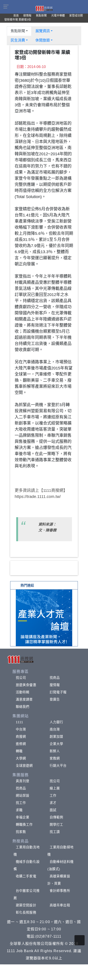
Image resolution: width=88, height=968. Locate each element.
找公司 (21, 677)
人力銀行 (56, 722)
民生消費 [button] (18, 40)
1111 (19, 722)
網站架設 (22, 795)
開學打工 (56, 824)
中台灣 (21, 729)
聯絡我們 (22, 706)
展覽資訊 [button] (42, 31)
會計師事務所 (60, 891)
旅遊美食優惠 (26, 685)
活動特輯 (22, 692)
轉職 (19, 751)
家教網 (55, 758)
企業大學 (56, 744)
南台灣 (55, 729)
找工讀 (55, 832)
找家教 (21, 832)
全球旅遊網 (24, 765)
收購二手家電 (26, 876)
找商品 (55, 677)
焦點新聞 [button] (18, 31)
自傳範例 (56, 817)
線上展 (55, 788)
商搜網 (21, 736)
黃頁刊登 (22, 781)
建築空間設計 (26, 905)
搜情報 (55, 685)
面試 (53, 810)
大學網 (21, 758)
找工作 (21, 803)
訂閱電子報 (58, 692)
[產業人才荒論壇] (44, 617)
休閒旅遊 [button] (42, 40)
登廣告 (55, 699)
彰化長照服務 (26, 912)
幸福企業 (22, 817)
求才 (53, 803)
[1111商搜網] (44, 8)
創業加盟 (56, 736)
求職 (19, 810)
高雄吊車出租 (60, 905)
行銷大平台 (58, 765)
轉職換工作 (24, 824)
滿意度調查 (24, 699)
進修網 (21, 744)
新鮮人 (55, 751)
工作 (53, 795)
